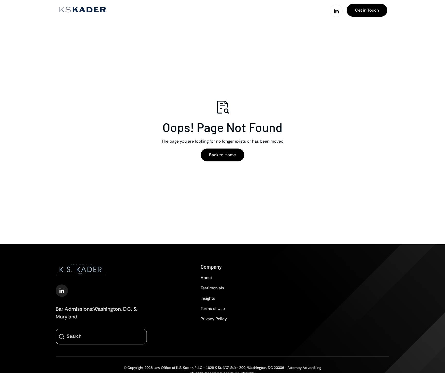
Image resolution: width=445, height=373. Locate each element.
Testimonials (212, 288)
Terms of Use (213, 308)
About (206, 277)
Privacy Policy (214, 319)
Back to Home (222, 155)
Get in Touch (367, 10)
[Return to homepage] (82, 10)
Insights (208, 298)
